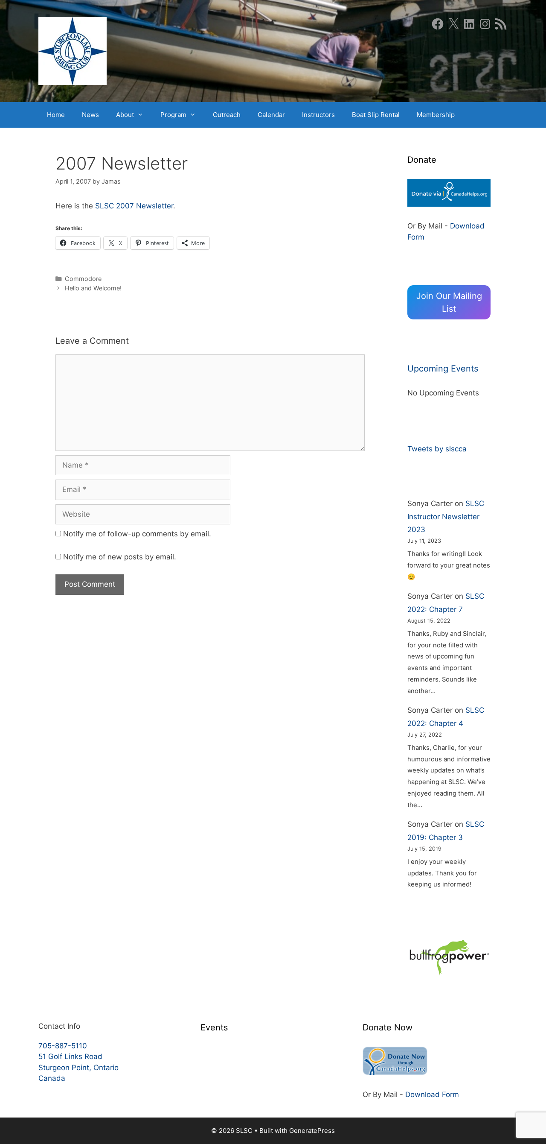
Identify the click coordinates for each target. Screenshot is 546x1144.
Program (173, 115)
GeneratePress (312, 1130)
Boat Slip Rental (376, 115)
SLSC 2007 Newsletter (134, 206)
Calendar (271, 115)
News (90, 115)
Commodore (83, 278)
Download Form (432, 1094)
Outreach (227, 115)
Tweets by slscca (437, 449)
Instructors (318, 115)
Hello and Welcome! (93, 288)
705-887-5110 (62, 1046)
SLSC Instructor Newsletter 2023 (445, 516)
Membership (436, 115)
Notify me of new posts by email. (119, 557)
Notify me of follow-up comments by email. (137, 534)
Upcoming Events (442, 368)
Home (56, 115)
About (125, 115)
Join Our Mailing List (449, 302)
